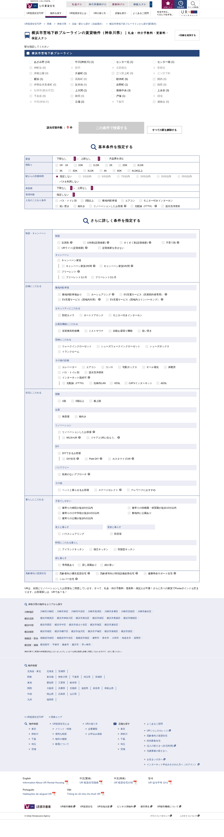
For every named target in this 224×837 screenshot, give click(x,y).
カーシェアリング (101, 294)
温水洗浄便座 (172, 206)
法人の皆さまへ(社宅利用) (160, 745)
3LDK (91, 170)
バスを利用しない (69, 181)
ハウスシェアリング (73, 533)
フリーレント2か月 (105, 277)
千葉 (33, 739)
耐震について (62, 744)
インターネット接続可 (74, 377)
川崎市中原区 (78, 611)
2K (110, 165)
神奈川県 (61, 24)
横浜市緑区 (98, 618)
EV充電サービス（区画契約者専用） (144, 294)
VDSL (117, 383)
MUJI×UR (71, 437)
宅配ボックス (129, 367)
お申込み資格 (95, 734)
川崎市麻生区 (144, 611)
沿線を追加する (188, 35)
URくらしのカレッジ (158, 730)
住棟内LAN (100, 383)
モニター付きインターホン (158, 200)
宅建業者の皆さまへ (157, 751)
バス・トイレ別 (68, 200)
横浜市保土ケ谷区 (78, 625)
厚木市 (105, 638)
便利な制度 (61, 734)
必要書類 (92, 729)
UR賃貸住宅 (86, 806)
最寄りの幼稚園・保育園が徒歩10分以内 (154, 507)
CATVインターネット (140, 383)
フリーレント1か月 (76, 277)
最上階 (97, 401)
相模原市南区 (82, 638)
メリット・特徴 (63, 729)
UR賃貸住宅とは (60, 723)
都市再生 (145, 806)
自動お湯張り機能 (122, 330)
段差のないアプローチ (74, 474)
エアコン (130, 200)
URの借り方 (91, 723)
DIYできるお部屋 (71, 453)
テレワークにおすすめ (143, 490)
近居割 (65, 242)
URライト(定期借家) (73, 247)
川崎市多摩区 (111, 611)
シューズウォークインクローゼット (120, 346)
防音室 (118, 533)
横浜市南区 (46, 631)
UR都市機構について (168, 806)
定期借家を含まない (113, 247)
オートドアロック (93, 315)
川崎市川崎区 (47, 611)
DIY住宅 (70, 458)
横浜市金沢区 (78, 631)
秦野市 (95, 638)
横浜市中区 (60, 625)
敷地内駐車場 (109, 200)
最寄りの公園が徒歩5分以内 (77, 518)
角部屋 (65, 416)
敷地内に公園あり (142, 513)
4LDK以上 (137, 170)
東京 (33, 729)
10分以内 (145, 176)
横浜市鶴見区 (47, 618)
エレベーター (69, 367)
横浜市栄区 (126, 631)
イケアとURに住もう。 (103, 437)
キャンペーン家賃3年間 (79, 266)
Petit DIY (94, 458)
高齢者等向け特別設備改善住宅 (117, 573)
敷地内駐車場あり (72, 294)
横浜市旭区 (96, 625)
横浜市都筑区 (130, 618)
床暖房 (172, 367)
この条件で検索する (111, 128)
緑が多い (109, 564)
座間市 (137, 638)
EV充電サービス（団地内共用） (79, 299)
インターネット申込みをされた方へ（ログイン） (172, 764)
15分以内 (166, 176)
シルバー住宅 (66, 579)
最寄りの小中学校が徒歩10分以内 (80, 513)
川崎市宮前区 (128, 611)
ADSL (164, 383)
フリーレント (69, 271)
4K (105, 170)
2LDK (140, 165)
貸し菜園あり (89, 564)
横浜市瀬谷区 (111, 625)
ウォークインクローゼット (77, 346)
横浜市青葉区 (113, 618)
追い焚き (64, 206)
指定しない (66, 176)
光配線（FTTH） (144, 206)
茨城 (33, 749)
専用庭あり (68, 564)
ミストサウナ (96, 330)
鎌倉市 (65, 644)
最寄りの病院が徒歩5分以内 (77, 507)
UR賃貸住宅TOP (32, 24)
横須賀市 (44, 644)
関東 (49, 24)
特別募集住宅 (153, 740)
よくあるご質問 (155, 723)
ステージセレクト (108, 490)
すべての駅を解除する (164, 129)
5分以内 (106, 176)
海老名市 (126, 638)
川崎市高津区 (95, 611)
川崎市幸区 (62, 611)
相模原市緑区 (47, 638)
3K (60, 170)
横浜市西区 (46, 625)
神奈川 (34, 734)
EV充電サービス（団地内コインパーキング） (135, 299)
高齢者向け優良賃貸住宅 (72, 573)
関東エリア (56, 717)
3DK (75, 170)
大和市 (115, 638)
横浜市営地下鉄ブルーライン (52, 53)
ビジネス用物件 (125, 806)
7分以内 (125, 176)
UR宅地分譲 (103, 806)
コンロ (109, 367)
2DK (124, 165)
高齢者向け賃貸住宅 (157, 735)
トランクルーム (70, 351)
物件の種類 (61, 739)
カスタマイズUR (121, 458)
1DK (80, 165)
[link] (125, 206)
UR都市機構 (66, 806)
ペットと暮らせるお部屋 (75, 490)
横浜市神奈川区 (65, 618)
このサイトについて (189, 816)
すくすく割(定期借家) (136, 242)
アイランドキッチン (73, 549)
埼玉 (33, 744)
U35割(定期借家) (96, 242)
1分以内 (87, 176)
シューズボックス (159, 346)
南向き (81, 206)
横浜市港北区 (82, 618)
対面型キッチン (126, 549)
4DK (119, 170)
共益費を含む (116, 158)
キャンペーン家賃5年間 (117, 266)
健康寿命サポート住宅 (160, 573)
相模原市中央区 (65, 638)
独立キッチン (101, 549)
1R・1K (63, 165)
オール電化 (152, 367)
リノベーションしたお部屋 (108, 206)
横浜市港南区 (111, 631)
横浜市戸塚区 (95, 631)
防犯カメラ (68, 315)
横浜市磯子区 (61, 631)
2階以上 (89, 200)
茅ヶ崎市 (86, 644)
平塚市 (55, 644)
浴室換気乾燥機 (70, 330)
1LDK (96, 165)
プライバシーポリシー (160, 816)
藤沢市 (75, 644)
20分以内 (187, 176)
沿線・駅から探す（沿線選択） (88, 24)
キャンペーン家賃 (71, 260)
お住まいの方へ (155, 759)
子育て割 (171, 242)
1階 (64, 401)
